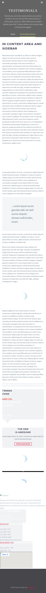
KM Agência (31, 587)
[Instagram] (24, 574)
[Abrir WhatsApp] (40, 587)
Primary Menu (42, 2)
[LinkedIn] (21, 574)
